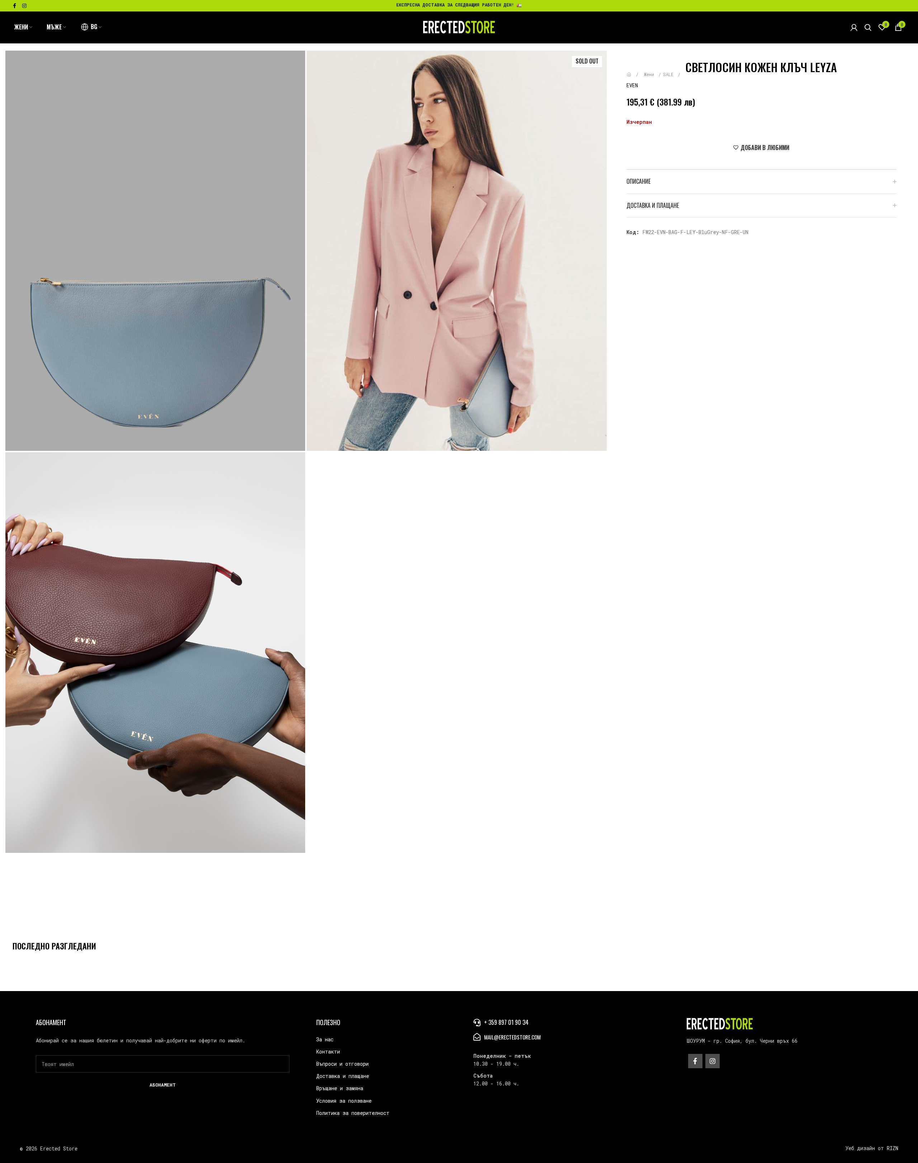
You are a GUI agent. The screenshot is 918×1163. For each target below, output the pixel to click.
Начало (634, 71)
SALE (669, 74)
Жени (650, 74)
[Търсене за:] (868, 27)
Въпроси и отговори (342, 1063)
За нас (324, 1039)
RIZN (892, 1148)
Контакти (328, 1051)
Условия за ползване (344, 1100)
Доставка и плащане (342, 1076)
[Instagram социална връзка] (24, 5)
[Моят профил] (854, 27)
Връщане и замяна (339, 1088)
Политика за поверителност (352, 1113)
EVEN (632, 85)
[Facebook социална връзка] (14, 5)
